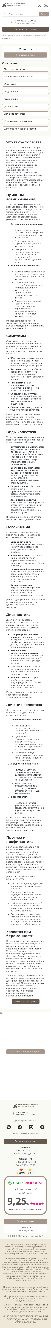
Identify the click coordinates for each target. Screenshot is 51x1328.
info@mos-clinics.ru (27, 1120)
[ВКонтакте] (8, 1127)
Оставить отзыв (25, 1221)
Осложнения (11, 99)
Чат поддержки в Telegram (25, 1133)
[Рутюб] (42, 1127)
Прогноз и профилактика (18, 121)
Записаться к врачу (25, 29)
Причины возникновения (18, 76)
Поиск (44, 14)
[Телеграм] (20, 1127)
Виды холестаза (13, 91)
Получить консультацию (25, 1051)
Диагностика (11, 106)
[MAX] (31, 1127)
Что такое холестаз (14, 69)
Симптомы (10, 84)
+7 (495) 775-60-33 (25, 21)
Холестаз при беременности (20, 129)
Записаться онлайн (25, 55)
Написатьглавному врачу (25, 1229)
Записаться (25, 1001)
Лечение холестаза (14, 114)
